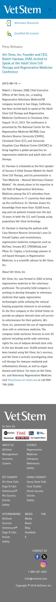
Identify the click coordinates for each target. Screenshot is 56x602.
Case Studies (34, 486)
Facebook (30, 532)
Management (10, 454)
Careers (6, 463)
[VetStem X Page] (44, 556)
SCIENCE (32, 445)
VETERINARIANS (11, 514)
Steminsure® (9, 491)
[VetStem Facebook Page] (37, 556)
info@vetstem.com (36, 579)
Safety (30, 468)
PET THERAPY (9, 477)
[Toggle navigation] (50, 9)
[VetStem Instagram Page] (43, 564)
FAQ (43, 514)
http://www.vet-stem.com (22, 380)
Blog (27, 528)
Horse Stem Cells (36, 482)
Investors (7, 459)
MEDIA (29, 514)
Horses (6, 537)
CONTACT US (39, 551)
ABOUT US (8, 445)
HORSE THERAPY (36, 477)
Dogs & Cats (9, 486)
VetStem (7, 450)
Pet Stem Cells (10, 482)
